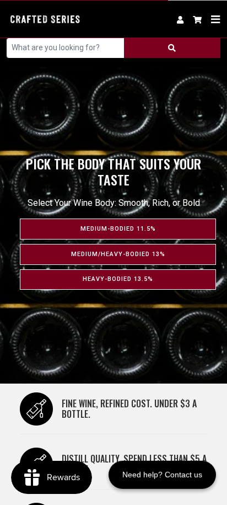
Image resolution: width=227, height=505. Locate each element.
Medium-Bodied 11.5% (118, 228)
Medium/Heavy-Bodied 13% (118, 254)
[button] (197, 19)
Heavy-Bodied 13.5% (118, 279)
